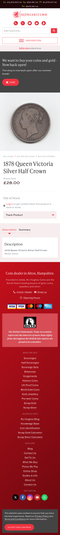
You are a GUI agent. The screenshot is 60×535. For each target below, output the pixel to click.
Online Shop (30, 471)
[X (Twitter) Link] (15, 497)
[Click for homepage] (30, 14)
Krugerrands (30, 376)
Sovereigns (30, 358)
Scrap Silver (30, 407)
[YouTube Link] (37, 497)
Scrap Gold (30, 403)
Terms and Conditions (15, 519)
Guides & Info (30, 475)
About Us (30, 479)
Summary (25, 229)
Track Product (14, 215)
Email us (42, 292)
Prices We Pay (30, 466)
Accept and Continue (19, 527)
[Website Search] (54, 30)
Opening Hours (31, 297)
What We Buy (30, 462)
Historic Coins (30, 380)
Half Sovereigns (30, 362)
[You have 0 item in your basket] (37, 23)
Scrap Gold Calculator (30, 432)
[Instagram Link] (30, 497)
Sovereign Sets (30, 367)
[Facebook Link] (23, 497)
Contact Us (30, 453)
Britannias (30, 371)
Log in (9, 203)
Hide (12, 82)
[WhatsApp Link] (44, 497)
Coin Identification (30, 428)
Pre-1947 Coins (30, 398)
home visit (37, 48)
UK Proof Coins (30, 385)
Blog (30, 448)
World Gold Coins (30, 389)
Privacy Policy (42, 516)
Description (9, 229)
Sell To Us (30, 457)
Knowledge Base (30, 423)
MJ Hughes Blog (30, 419)
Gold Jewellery (30, 394)
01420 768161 (24, 292)
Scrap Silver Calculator (30, 437)
